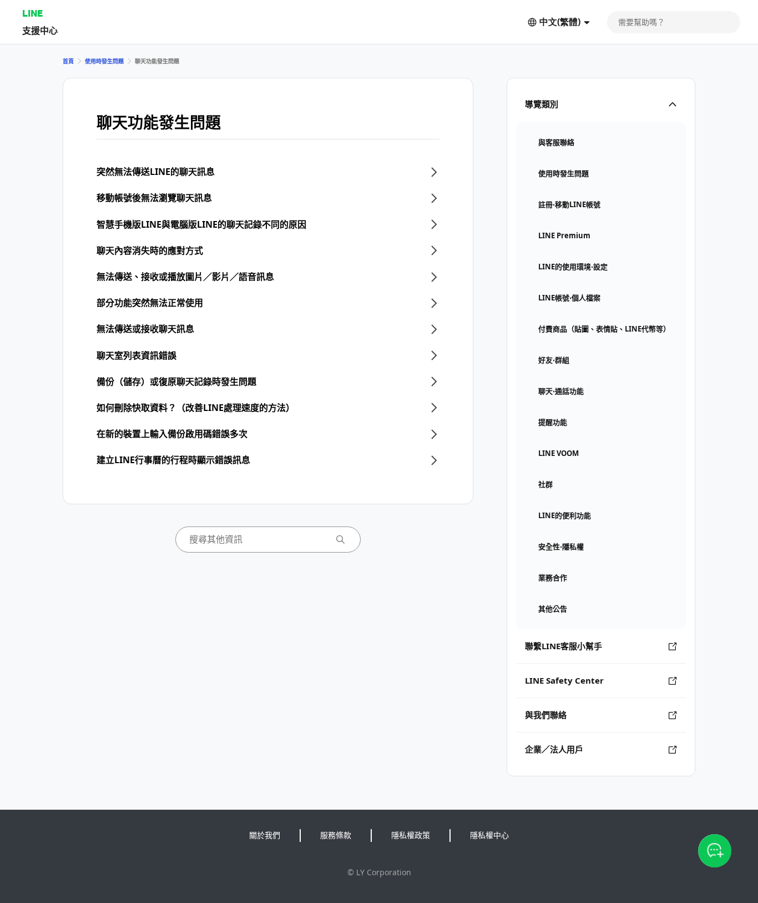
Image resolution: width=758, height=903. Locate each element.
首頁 (68, 61)
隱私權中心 (489, 835)
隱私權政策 (410, 835)
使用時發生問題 (104, 61)
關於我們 (264, 835)
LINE (32, 13)
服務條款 (335, 835)
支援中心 (40, 30)
